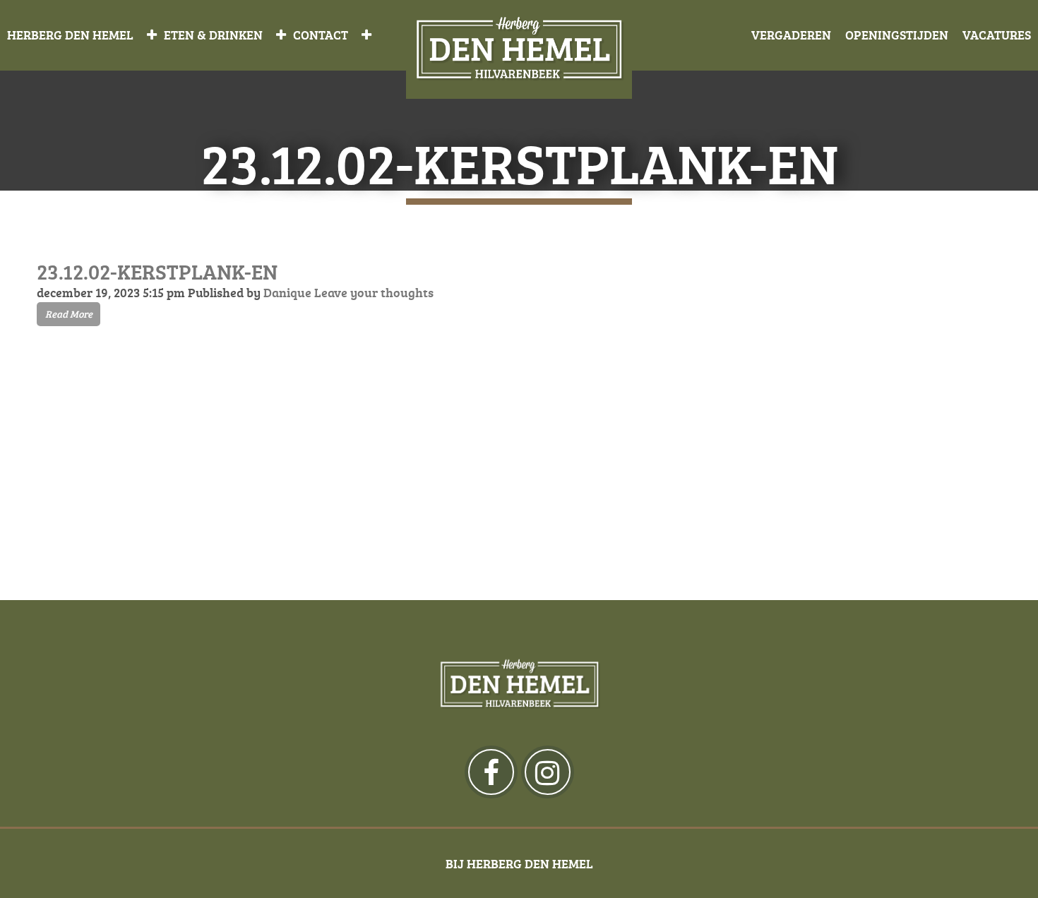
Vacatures (996, 34)
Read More (69, 314)
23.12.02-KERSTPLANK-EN (157, 271)
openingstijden (896, 34)
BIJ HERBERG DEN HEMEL (519, 863)
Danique (287, 292)
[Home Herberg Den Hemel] (519, 49)
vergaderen (791, 34)
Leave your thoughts (374, 292)
